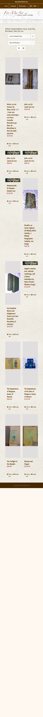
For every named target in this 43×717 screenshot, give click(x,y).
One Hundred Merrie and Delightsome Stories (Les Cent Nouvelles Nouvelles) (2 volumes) (12, 316)
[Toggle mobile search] (38, 14)
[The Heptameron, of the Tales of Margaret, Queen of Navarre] (30, 363)
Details (17, 144)
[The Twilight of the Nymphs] (12, 436)
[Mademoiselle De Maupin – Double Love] (12, 180)
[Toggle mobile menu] (38, 12)
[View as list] (23, 48)
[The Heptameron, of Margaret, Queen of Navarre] (12, 363)
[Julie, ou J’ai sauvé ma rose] (30, 79)
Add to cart (10, 144)
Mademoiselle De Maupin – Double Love (12, 188)
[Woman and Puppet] (30, 436)
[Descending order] (33, 36)
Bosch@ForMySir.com (21, 2)
